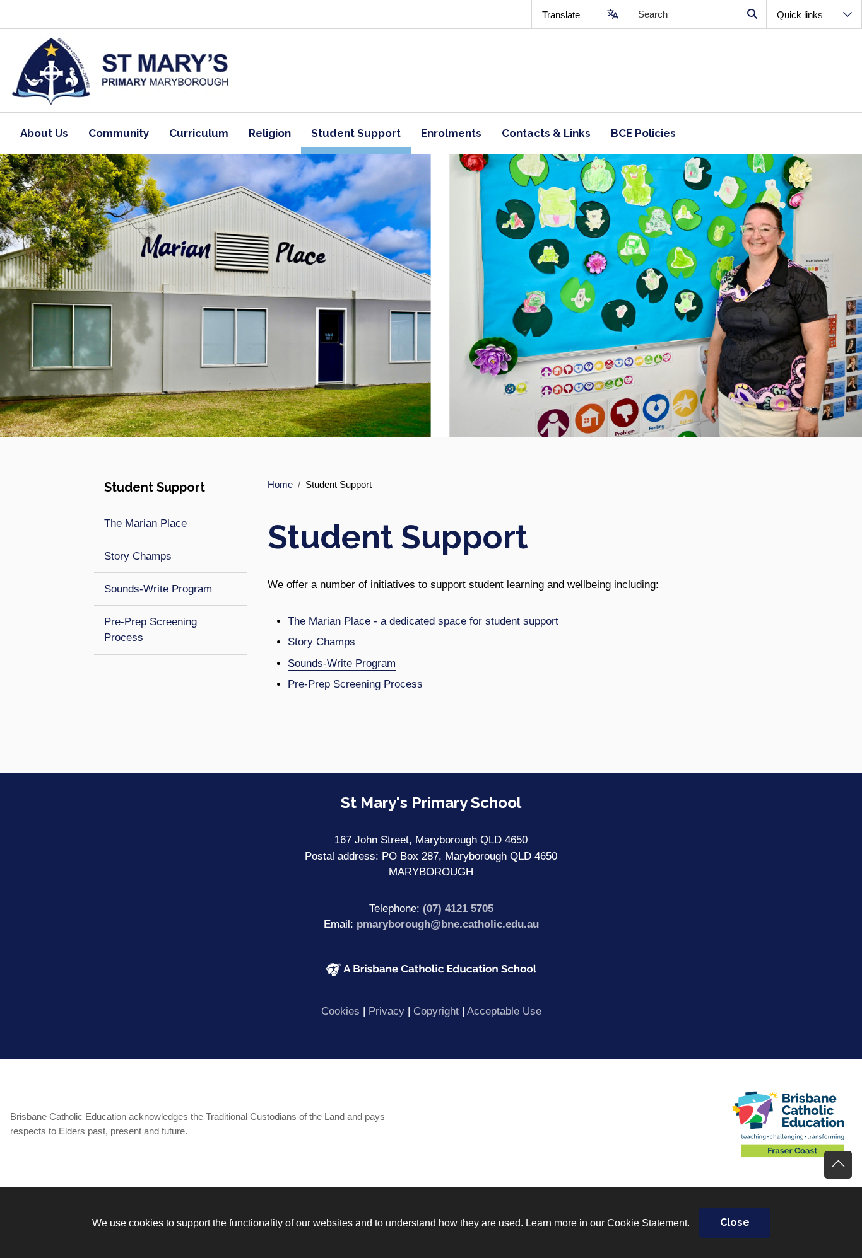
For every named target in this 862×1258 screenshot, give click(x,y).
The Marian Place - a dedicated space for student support (423, 621)
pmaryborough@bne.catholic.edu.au (448, 924)
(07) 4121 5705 (458, 909)
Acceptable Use (504, 1011)
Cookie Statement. (648, 1222)
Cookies (340, 1011)
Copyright (436, 1011)
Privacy (386, 1011)
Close (735, 1222)
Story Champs (321, 642)
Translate (561, 14)
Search (752, 14)
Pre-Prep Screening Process (355, 684)
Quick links (800, 14)
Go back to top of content (838, 1165)
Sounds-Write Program (342, 663)
